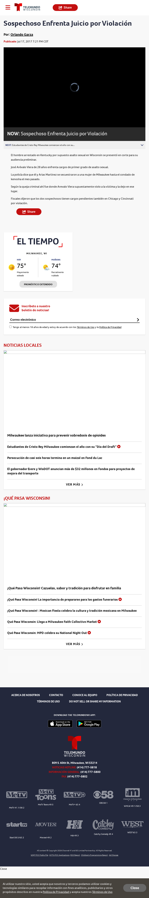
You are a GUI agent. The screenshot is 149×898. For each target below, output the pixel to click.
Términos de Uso (85, 327)
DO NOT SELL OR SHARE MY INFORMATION (95, 701)
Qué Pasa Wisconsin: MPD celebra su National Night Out (47, 633)
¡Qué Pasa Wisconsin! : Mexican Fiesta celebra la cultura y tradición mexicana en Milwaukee (72, 610)
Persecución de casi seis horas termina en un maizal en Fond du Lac (54, 458)
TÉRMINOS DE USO (48, 701)
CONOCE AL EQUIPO (84, 695)
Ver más (73, 484)
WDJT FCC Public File (39, 855)
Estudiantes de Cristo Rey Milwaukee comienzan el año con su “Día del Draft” (62, 447)
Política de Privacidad (110, 327)
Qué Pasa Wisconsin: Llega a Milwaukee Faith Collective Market (52, 622)
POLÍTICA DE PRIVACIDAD (122, 695)
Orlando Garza (22, 34)
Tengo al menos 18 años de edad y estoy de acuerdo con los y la (67, 327)
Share (68, 7)
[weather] (11, 267)
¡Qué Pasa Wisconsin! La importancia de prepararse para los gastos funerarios (62, 599)
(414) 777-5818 (87, 767)
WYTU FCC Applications (59, 855)
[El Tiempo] (38, 246)
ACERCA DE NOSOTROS (25, 695)
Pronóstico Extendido (38, 284)
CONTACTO (56, 695)
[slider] (20, 115)
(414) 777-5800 (90, 772)
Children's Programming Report (94, 855)
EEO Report (75, 855)
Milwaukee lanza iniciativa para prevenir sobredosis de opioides (56, 435)
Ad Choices (113, 855)
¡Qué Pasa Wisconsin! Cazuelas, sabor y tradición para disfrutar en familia (64, 588)
